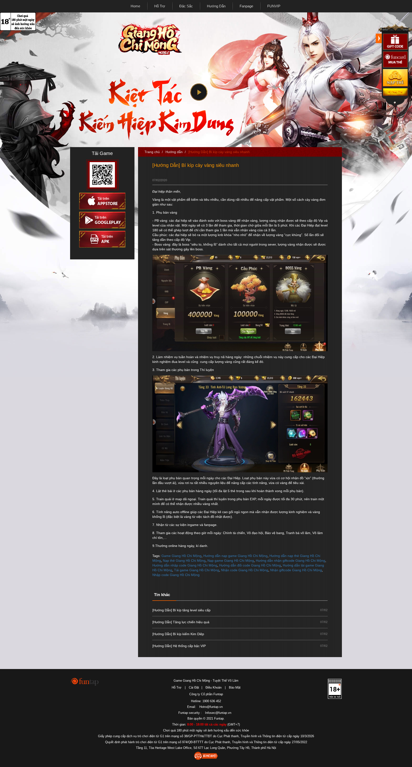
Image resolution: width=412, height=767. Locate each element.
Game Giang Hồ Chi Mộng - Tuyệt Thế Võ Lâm (206, 680)
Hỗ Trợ (159, 6)
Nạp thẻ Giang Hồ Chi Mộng (184, 560)
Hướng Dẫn (216, 6)
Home (135, 6)
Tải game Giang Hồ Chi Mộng (196, 570)
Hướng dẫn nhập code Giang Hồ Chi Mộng (184, 565)
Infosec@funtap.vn (218, 713)
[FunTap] (85, 681)
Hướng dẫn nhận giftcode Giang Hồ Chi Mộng (290, 560)
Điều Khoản (213, 687)
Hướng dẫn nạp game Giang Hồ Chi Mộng (235, 556)
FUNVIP (273, 6)
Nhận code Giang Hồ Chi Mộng (244, 570)
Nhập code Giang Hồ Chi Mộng (176, 575)
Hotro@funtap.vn (211, 707)
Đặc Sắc (186, 6)
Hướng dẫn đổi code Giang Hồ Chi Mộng (250, 565)
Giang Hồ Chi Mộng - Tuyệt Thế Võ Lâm (147, 37)
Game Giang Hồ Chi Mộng (181, 556)
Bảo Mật (235, 687)
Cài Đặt (194, 687)
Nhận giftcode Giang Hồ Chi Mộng (296, 570)
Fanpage (246, 6)
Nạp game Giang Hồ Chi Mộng (230, 560)
